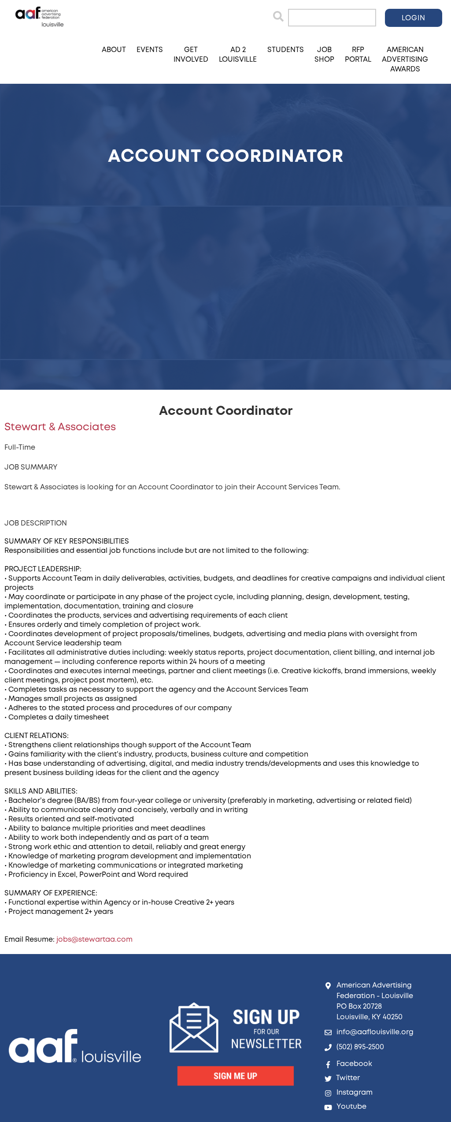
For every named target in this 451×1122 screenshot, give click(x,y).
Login (413, 18)
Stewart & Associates (60, 427)
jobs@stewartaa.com (94, 939)
